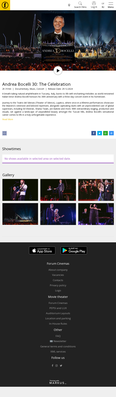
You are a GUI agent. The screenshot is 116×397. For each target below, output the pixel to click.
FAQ (58, 336)
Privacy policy (58, 285)
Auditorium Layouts (58, 313)
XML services (58, 351)
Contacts (58, 280)
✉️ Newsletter (58, 341)
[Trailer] (58, 70)
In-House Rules (58, 323)
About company (58, 269)
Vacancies (58, 275)
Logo (58, 290)
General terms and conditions (58, 346)
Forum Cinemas (58, 303)
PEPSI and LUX (58, 308)
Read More (7, 119)
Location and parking (58, 318)
